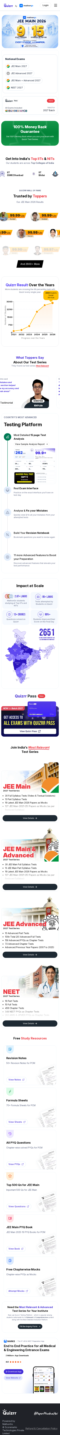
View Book (14, 1245)
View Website (12, 1374)
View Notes (14, 1076)
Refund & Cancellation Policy (41, 1425)
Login (46, 5)
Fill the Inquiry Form (28, 1323)
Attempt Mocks (16, 1287)
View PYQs (14, 1160)
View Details (28, 815)
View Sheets (15, 1118)
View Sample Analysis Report (30, 444)
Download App (15, 1368)
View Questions (17, 1203)
